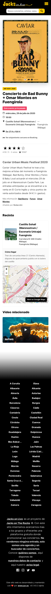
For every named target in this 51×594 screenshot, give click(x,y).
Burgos (36, 403)
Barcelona (15, 403)
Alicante (36, 388)
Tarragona (14, 490)
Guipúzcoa (36, 432)
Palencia (36, 471)
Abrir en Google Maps (36, 299)
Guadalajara (15, 432)
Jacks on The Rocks (18, 523)
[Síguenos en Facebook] (18, 570)
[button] (46, 3)
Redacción (17, 205)
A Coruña (15, 383)
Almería (15, 393)
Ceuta (15, 417)
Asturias (36, 393)
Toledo (14, 495)
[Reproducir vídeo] (26, 330)
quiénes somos (27, 552)
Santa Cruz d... (15, 480)
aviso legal (32, 564)
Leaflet (37, 302)
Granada (36, 427)
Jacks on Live (15, 518)
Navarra (36, 466)
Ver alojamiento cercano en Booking (21, 137)
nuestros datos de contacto (24, 560)
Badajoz (36, 398)
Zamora (15, 505)
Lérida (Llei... (36, 451)
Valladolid (15, 500)
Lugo (15, 456)
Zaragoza (36, 505)
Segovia (36, 480)
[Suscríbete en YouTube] (33, 570)
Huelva (14, 437)
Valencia (36, 495)
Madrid (36, 456)
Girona (14, 427)
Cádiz (36, 407)
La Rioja (15, 446)
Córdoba (14, 422)
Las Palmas (36, 446)
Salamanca (36, 475)
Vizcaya (36, 500)
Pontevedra (15, 475)
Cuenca (36, 422)
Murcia (14, 466)
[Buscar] (42, 11)
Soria (36, 485)
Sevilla (14, 485)
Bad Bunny (23, 199)
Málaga (15, 461)
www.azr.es (23, 585)
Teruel (36, 490)
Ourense (15, 471)
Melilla (36, 461)
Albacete (15, 388)
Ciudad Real (36, 417)
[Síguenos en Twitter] (28, 570)
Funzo (33, 199)
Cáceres (14, 407)
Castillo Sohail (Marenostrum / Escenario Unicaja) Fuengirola (21, 123)
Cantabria (15, 412)
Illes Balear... (15, 441)
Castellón (36, 412)
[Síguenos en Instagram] (23, 570)
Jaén (36, 441)
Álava (36, 383)
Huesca (36, 437)
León (15, 451)
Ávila (14, 398)
